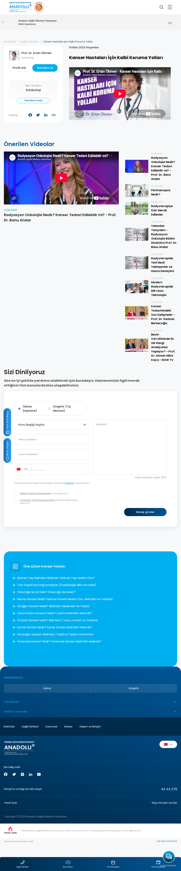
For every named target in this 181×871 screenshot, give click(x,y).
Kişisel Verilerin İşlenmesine (35, 493)
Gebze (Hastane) (30, 408)
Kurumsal (51, 726)
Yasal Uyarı (10, 803)
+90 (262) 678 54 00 (166, 841)
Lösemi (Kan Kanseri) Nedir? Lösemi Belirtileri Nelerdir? (54, 613)
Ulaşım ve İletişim (90, 726)
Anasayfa (10, 41)
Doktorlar (9, 726)
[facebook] (5, 775)
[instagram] (22, 775)
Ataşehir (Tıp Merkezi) (62, 408)
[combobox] (51, 424)
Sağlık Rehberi (30, 726)
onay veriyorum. (44, 493)
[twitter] (14, 775)
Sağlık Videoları (30, 41)
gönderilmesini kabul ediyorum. (49, 501)
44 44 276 (169, 789)
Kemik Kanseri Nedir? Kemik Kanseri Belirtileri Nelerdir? (54, 627)
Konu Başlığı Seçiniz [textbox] (31, 425)
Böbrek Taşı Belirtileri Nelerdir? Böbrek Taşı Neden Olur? (56, 578)
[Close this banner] (3, 22)
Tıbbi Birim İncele (33, 100)
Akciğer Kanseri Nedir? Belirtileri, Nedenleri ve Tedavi (53, 606)
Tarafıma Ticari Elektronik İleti (37, 500)
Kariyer (68, 726)
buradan (69, 483)
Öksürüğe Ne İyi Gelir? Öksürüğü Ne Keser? (46, 592)
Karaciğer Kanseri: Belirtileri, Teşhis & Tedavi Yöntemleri (55, 634)
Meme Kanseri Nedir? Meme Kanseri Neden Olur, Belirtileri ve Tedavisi (64, 599)
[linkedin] (30, 775)
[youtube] (39, 775)
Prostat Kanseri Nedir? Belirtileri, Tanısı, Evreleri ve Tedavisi (57, 620)
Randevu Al (45, 68)
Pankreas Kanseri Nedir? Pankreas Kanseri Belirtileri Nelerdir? (59, 641)
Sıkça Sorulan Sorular (164, 803)
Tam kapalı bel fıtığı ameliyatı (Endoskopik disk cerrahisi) (56, 585)
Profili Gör (19, 68)
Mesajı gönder (145, 512)
